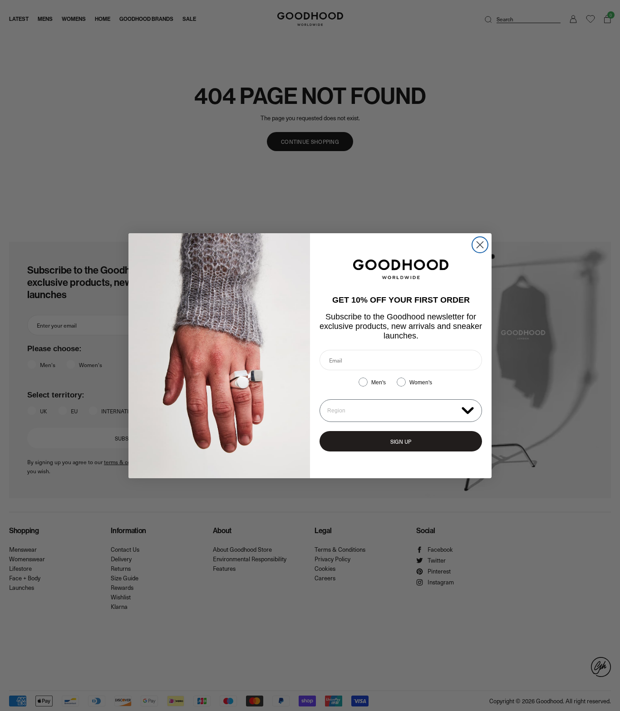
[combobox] (392, 411)
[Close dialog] (480, 245)
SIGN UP (400, 441)
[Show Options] (468, 410)
